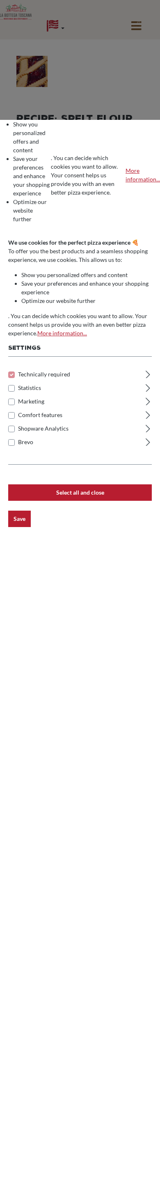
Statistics (29, 387)
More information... (143, 175)
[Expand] (148, 373)
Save (19, 518)
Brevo (25, 441)
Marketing (31, 401)
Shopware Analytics (43, 428)
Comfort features (40, 414)
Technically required (44, 374)
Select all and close (80, 492)
